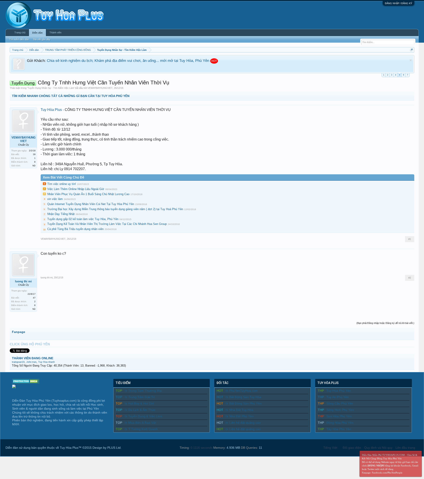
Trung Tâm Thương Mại (145, 390)
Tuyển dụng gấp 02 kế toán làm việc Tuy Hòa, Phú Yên (82, 219)
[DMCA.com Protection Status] (25, 382)
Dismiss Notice (410, 60)
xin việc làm (55, 199)
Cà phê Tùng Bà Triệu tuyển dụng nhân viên (75, 229)
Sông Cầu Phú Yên (339, 403)
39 (34, 154)
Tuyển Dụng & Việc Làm (145, 416)
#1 (409, 239)
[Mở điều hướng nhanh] (411, 49)
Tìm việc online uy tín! (61, 184)
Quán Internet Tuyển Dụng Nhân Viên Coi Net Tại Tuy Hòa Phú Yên (90, 204)
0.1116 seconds (201, 447)
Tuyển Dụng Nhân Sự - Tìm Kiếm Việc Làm (51, 88)
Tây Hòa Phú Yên (338, 429)
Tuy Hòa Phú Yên (338, 390)
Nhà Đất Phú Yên (241, 416)
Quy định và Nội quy (378, 447)
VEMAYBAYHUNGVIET (100, 88)
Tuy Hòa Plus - (53, 110)
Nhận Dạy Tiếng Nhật (61, 214)
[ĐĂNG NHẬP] (375, 465)
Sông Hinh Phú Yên (340, 410)
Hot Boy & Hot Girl (141, 403)
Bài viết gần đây (41, 39)
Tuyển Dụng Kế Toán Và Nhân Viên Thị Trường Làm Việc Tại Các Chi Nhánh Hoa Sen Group (107, 224)
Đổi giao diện (352, 447)
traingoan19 (18, 362)
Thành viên (55, 32)
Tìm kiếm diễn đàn (19, 39)
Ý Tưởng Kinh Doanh (143, 429)
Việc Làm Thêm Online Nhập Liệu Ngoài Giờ (75, 189)
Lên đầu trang (405, 447)
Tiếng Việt (330, 447)
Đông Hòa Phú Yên (339, 422)
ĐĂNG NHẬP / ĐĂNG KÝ (398, 3)
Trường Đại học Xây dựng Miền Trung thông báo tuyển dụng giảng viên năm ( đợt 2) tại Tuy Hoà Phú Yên (115, 209)
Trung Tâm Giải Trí (141, 397)
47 (34, 298)
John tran (31, 362)
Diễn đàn (37, 32)
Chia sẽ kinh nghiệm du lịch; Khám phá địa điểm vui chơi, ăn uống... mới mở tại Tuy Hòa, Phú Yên (128, 60)
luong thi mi (23, 281)
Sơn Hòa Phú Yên (339, 416)
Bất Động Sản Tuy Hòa (245, 397)
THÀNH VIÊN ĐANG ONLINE (32, 358)
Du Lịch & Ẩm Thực (141, 410)
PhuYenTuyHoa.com (243, 390)
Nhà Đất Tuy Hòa (241, 410)
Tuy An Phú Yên (337, 397)
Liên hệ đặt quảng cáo (245, 422)
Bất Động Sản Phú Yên (245, 403)
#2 (409, 277)
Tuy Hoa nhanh (46, 362)
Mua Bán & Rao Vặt (142, 422)
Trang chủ (19, 32)
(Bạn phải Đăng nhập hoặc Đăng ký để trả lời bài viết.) (385, 323)
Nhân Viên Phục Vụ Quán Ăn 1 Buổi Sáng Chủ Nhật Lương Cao (88, 194)
